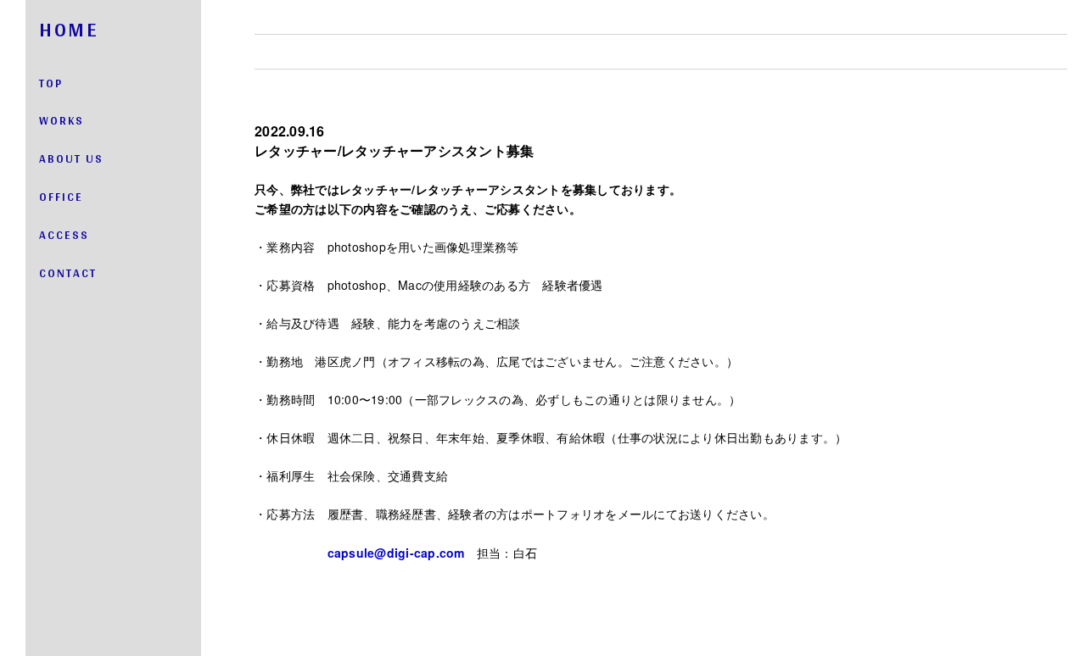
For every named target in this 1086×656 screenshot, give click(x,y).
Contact (68, 273)
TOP (51, 83)
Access (64, 235)
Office (61, 197)
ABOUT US (71, 158)
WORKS (61, 120)
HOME (68, 29)
